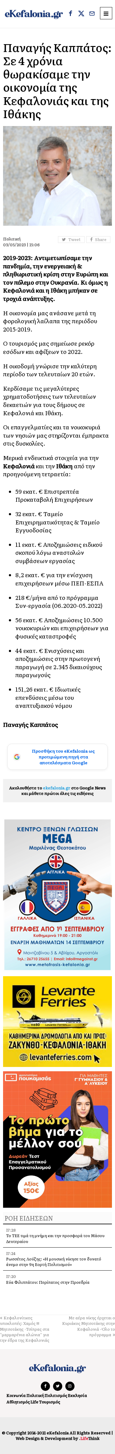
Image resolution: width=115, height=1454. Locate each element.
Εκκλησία (77, 1395)
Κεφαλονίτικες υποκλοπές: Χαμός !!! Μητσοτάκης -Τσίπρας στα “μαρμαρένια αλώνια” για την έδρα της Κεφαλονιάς (24, 1329)
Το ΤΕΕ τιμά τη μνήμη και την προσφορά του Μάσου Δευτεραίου (55, 1238)
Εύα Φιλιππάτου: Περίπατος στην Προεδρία (48, 1282)
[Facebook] (70, 14)
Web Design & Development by (57, 1438)
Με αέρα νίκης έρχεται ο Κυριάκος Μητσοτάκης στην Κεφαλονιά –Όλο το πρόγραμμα (88, 1326)
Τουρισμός (49, 1402)
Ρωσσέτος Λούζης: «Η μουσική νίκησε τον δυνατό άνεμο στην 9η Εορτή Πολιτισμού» (53, 1261)
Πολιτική (35, 1395)
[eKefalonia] (34, 14)
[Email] (92, 14)
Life (34, 1402)
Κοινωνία (16, 1395)
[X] (81, 14)
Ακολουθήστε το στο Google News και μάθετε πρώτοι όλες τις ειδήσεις (57, 790)
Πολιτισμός (55, 1395)
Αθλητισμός (18, 1402)
